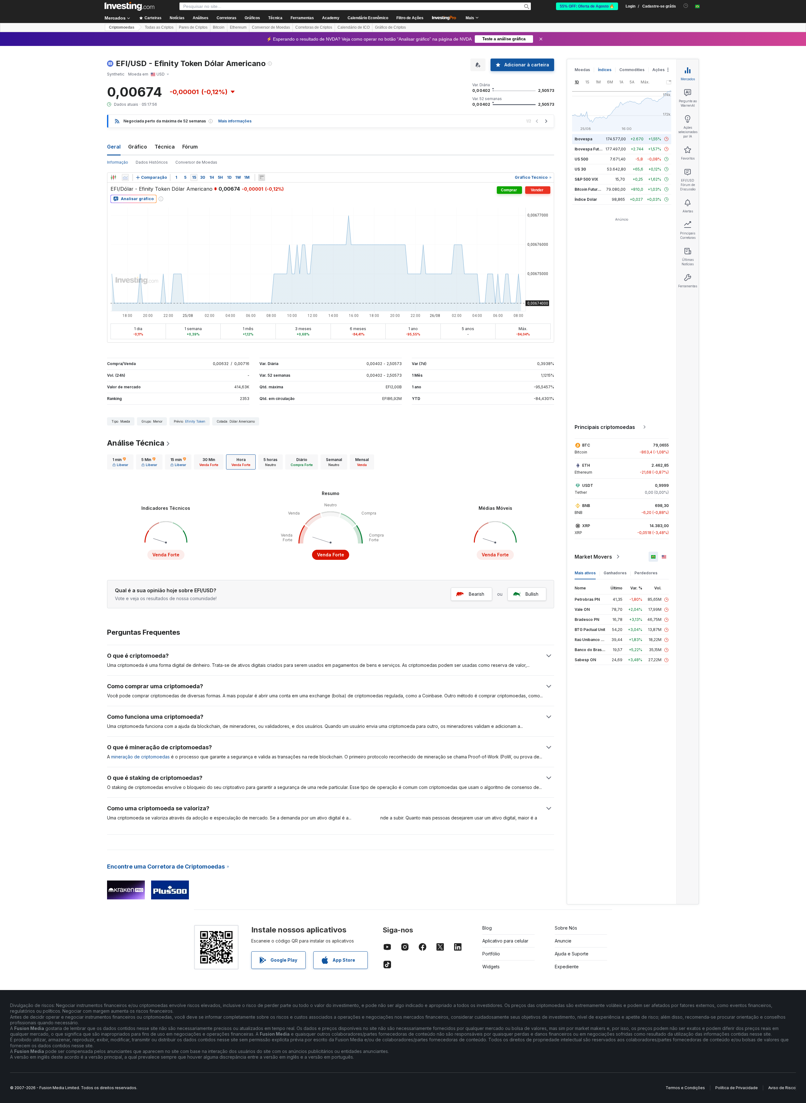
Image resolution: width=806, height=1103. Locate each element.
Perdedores (645, 573)
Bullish (531, 594)
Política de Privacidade (736, 1087)
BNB (586, 505)
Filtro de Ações (409, 18)
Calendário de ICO (354, 27)
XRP (586, 525)
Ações (658, 69)
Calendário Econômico (368, 18)
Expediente (567, 966)
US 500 (581, 159)
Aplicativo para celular (505, 940)
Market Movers (593, 557)
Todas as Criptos (159, 27)
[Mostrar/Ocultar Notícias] (261, 177)
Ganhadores (615, 573)
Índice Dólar (586, 199)
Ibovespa (583, 139)
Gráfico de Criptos (390, 27)
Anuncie (563, 940)
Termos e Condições (685, 1087)
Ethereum (238, 27)
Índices (604, 69)
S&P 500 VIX (586, 179)
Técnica (165, 147)
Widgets (491, 966)
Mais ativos (585, 573)
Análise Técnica (135, 442)
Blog (487, 928)
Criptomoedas (121, 27)
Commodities (631, 69)
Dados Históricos (152, 162)
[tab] (120, 462)
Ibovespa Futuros (591, 149)
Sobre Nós (566, 928)
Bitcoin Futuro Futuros (595, 189)
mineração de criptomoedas (140, 756)
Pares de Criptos (193, 27)
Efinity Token (195, 421)
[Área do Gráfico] (125, 177)
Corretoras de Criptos (313, 27)
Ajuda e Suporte (571, 953)
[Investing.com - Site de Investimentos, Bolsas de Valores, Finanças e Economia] (129, 6)
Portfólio (491, 953)
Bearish (476, 594)
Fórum (190, 147)
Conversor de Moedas (271, 27)
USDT (587, 485)
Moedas (582, 69)
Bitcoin (218, 27)
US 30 (580, 169)
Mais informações (235, 121)
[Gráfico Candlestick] (113, 177)
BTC (586, 445)
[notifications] (686, 6)
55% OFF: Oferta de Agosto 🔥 (587, 6)
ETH (586, 465)
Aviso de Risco (782, 1087)
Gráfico (137, 147)
